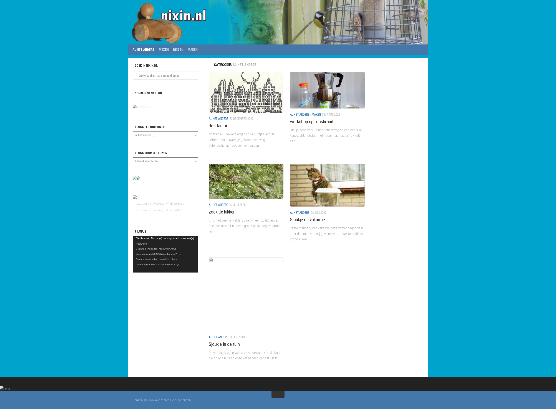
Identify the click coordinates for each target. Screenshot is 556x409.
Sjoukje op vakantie (307, 219)
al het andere (143, 50)
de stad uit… (220, 125)
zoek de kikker (222, 212)
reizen (178, 50)
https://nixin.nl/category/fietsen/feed (160, 203)
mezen (164, 50)
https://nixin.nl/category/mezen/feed (160, 210)
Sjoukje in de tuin (224, 344)
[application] (165, 254)
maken (193, 50)
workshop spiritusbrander (313, 121)
